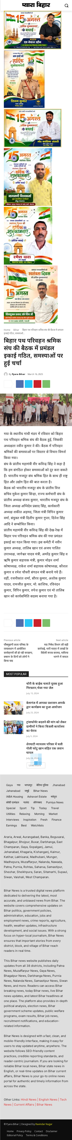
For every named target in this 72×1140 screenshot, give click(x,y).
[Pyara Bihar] (6, 374)
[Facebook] (20, 384)
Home (7, 330)
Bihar (16, 330)
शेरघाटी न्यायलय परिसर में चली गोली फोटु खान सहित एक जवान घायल (45, 749)
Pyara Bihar (18, 374)
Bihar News (44, 1104)
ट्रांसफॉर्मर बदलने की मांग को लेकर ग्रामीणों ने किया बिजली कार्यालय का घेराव (46, 726)
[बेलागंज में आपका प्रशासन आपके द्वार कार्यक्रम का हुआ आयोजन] (13, 708)
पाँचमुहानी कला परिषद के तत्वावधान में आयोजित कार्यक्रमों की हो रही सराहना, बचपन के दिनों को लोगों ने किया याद (18, 653)
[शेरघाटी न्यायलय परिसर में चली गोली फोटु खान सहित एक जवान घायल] (13, 749)
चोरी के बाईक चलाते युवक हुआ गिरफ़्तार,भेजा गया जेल (44, 686)
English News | (49, 1099)
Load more (35, 765)
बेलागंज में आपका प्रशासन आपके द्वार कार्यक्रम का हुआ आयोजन (45, 705)
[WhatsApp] (46, 384)
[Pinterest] (37, 384)
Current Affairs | (25, 1104)
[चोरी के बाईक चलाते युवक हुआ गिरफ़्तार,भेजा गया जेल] (13, 688)
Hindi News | (30, 1099)
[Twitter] (28, 384)
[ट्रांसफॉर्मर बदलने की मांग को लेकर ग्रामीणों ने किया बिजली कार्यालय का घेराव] (13, 727)
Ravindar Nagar (44, 1124)
